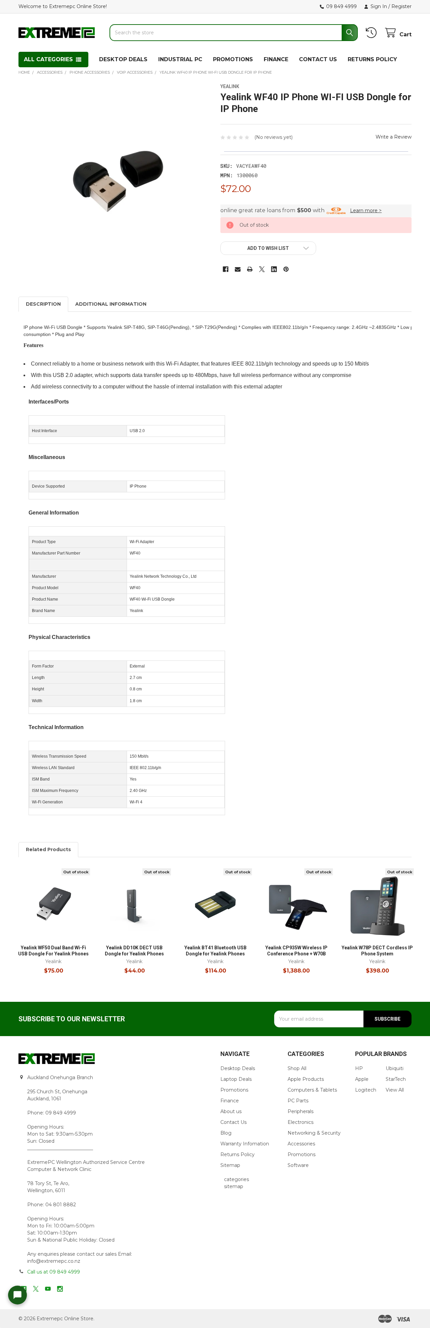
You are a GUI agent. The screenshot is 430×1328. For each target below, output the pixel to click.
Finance (229, 1101)
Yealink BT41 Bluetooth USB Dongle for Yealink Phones (215, 950)
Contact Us (233, 1122)
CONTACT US (318, 59)
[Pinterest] (286, 269)
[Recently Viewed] (372, 33)
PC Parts (298, 1101)
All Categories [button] (48, 59)
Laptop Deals (236, 1079)
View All (395, 1090)
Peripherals (300, 1111)
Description (43, 304)
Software (298, 1165)
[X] (262, 269)
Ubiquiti (394, 1068)
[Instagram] (60, 1289)
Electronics (300, 1122)
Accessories (301, 1144)
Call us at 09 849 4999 (53, 1272)
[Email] (237, 269)
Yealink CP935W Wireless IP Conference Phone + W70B (296, 950)
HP (359, 1068)
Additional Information (110, 304)
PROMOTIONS (233, 59)
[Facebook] (225, 269)
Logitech (365, 1090)
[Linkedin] (274, 269)
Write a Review (394, 137)
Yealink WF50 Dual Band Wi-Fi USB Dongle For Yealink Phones (53, 950)
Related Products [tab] (48, 849)
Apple (362, 1079)
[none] (114, 179)
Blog (225, 1133)
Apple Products (306, 1079)
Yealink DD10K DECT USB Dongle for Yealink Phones (134, 950)
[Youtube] (48, 1289)
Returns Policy (237, 1154)
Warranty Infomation (244, 1144)
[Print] (250, 269)
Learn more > (366, 210)
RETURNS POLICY (372, 59)
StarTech (396, 1079)
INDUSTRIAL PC (180, 59)
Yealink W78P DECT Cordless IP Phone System (377, 950)
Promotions (234, 1090)
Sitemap (230, 1165)
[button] (268, 248)
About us (231, 1111)
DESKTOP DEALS (123, 59)
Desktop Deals (237, 1068)
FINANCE (276, 59)
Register (401, 6)
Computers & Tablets (312, 1090)
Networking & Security (314, 1133)
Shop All (297, 1068)
